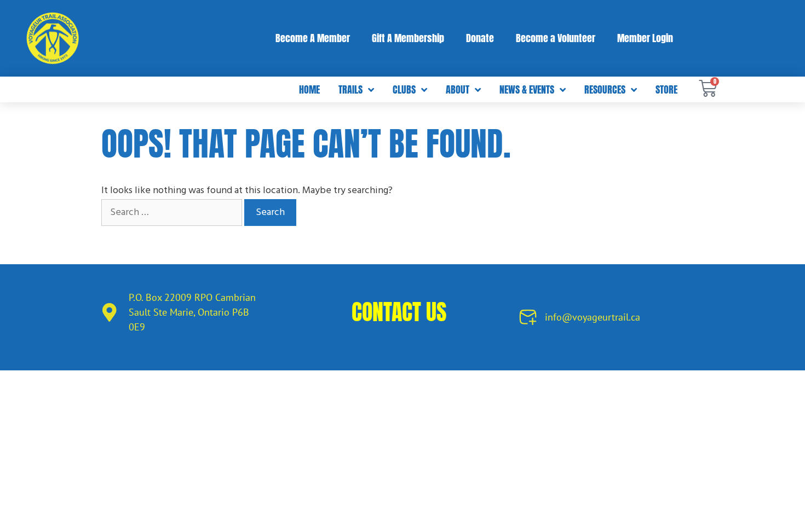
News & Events (526, 89)
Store (666, 89)
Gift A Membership (408, 38)
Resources (604, 89)
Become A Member (312, 38)
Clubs (404, 89)
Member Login (645, 38)
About (457, 89)
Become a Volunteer (555, 38)
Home (309, 89)
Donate (480, 38)
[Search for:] (172, 212)
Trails (350, 89)
